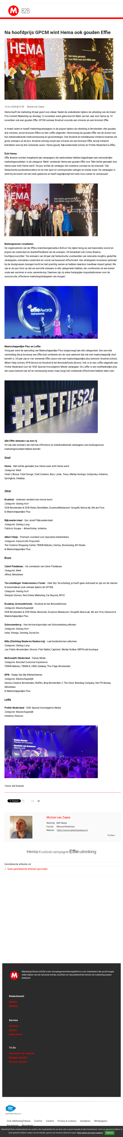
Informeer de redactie (21, 1053)
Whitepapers (100, 1121)
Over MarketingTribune (18, 1121)
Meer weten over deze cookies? (90, 1133)
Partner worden (18, 1061)
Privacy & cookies (66, 1121)
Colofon (13, 1026)
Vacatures (85, 1121)
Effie (74, 851)
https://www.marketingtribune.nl (72, 830)
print (39, 802)
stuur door (33, 802)
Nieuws (13, 1001)
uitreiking (87, 851)
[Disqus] (62, 920)
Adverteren (15, 1034)
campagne (60, 852)
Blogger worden (18, 1057)
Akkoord (109, 1133)
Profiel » (111, 835)
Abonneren (27, 1125)
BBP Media (10, 1108)
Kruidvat (45, 852)
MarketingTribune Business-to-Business (19, 10)
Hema (32, 851)
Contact (50, 1121)
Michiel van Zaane (35, 107)
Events (13, 1030)
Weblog (13, 1006)
